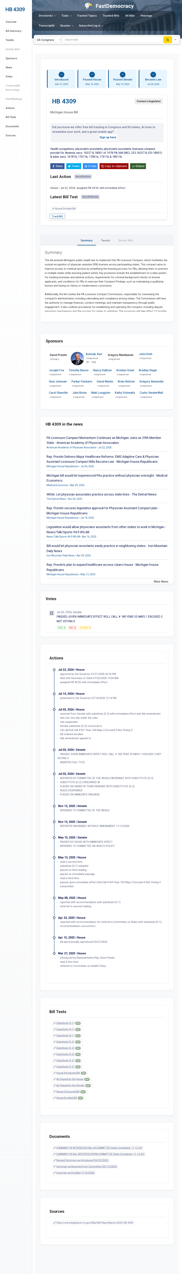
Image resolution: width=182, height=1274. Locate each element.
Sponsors (11, 58)
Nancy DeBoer (102, 370)
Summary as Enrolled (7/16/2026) (75, 1172)
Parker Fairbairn (81, 381)
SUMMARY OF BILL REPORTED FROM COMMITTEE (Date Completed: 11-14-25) (100, 1154)
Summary (86, 240)
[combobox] (48, 39)
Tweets (10, 40)
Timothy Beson (79, 370)
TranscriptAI (46, 25)
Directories (46, 15)
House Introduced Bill (70, 1072)
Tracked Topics (87, 15)
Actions (10, 108)
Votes (9, 76)
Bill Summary (13, 31)
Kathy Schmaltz (125, 392)
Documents (12, 126)
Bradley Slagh (148, 370)
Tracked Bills (111, 15)
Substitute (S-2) (68, 1041)
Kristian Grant (125, 370)
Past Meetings (14, 99)
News (9, 67)
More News (161, 581)
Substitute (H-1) (68, 1023)
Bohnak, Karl (94, 354)
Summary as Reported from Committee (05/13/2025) (86, 1166)
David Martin (105, 381)
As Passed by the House (72, 1079)
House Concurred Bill (70, 1091)
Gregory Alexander (151, 381)
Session (65, 25)
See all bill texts (90, 197)
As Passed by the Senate (73, 1085)
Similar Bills (13, 49)
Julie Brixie (79, 392)
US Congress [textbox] (45, 40)
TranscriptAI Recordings (13, 87)
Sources (11, 135)
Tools (64, 15)
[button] (175, 39)
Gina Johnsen (58, 381)
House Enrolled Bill (65, 208)
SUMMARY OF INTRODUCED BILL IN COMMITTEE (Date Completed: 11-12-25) (99, 1147)
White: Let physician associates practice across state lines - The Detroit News (102, 494)
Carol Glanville (58, 392)
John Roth (145, 354)
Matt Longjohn (100, 392)
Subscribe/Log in (89, 25)
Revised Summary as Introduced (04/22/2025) (82, 1160)
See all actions (83, 176)
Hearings (146, 15)
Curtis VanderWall (151, 392)
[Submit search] (168, 39)
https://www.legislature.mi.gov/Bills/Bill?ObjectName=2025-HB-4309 (94, 1222)
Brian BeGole (126, 381)
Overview (11, 21)
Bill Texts (11, 117)
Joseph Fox (56, 370)
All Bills (130, 15)
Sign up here (108, 137)
